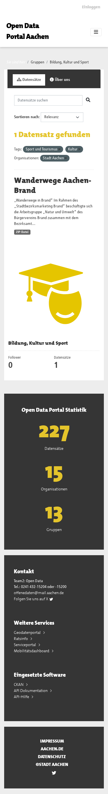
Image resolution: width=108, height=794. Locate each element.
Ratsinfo (21, 638)
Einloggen (91, 7)
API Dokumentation (31, 690)
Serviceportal (25, 644)
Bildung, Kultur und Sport (69, 62)
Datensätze (31, 80)
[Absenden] (88, 100)
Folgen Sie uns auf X (31, 598)
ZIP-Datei (22, 232)
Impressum (52, 741)
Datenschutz (52, 757)
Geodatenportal (28, 632)
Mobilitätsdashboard (32, 650)
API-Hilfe (22, 696)
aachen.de (52, 749)
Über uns (62, 80)
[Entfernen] (59, 149)
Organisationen (54, 489)
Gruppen (37, 62)
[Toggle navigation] (96, 32)
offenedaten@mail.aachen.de (39, 592)
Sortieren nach (26, 117)
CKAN (19, 684)
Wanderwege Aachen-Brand (52, 185)
